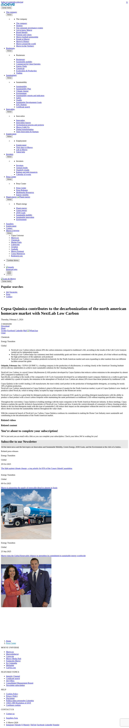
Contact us (10, 714)
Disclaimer (10, 698)
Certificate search (23, 107)
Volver (9, 15)
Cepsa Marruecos (18, 254)
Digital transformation (25, 129)
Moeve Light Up (22, 127)
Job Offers (10, 681)
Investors (9, 154)
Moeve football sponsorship (27, 37)
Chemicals (20, 68)
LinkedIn (48, 725)
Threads (17, 725)
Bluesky (26, 725)
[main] (8, 279)
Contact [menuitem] (9, 297)
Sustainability (11, 75)
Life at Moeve (21, 150)
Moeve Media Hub (13, 659)
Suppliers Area (12, 718)
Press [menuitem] (8, 294)
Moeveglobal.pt (12, 654)
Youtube (56, 725)
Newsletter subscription (15, 685)
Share (3, 328)
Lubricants (15, 244)
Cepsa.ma (10, 656)
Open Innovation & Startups (27, 132)
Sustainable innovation (25, 217)
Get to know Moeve (24, 30)
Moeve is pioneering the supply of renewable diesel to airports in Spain (29, 488)
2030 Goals (20, 213)
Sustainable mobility (24, 62)
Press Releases (22, 190)
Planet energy (21, 208)
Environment (21, 93)
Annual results (22, 168)
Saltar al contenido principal (12, 2)
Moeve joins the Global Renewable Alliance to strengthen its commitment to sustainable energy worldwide (43, 556)
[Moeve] (8, 5)
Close (3, 333)
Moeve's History (22, 41)
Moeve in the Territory (25, 46)
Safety (18, 98)
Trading (19, 73)
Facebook (11, 331)
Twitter (4, 331)
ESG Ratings (21, 105)
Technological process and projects (30, 125)
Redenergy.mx (17, 256)
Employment (11, 134)
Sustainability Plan (23, 89)
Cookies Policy (12, 694)
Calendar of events (23, 174)
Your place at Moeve (24, 147)
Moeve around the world (26, 44)
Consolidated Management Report (19, 683)
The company (11, 12)
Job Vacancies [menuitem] (11, 292)
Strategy (19, 26)
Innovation (10, 109)
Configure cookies (13, 705)
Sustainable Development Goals (29, 102)
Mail (25, 331)
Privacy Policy (12, 696)
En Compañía (11, 663)
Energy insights (22, 195)
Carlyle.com (11, 668)
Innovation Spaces (23, 123)
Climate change (22, 91)
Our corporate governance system (29, 28)
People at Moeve (22, 39)
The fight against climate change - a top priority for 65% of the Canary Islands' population (36, 468)
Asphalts (14, 249)
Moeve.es (15, 238)
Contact (9, 228)
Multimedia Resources (25, 192)
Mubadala (10, 665)
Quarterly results (22, 170)
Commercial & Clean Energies (28, 64)
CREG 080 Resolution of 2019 (18, 703)
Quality (19, 100)
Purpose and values (23, 35)
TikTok (33, 725)
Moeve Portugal (17, 251)
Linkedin (19, 331)
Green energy (21, 210)
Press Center (11, 177)
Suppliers (9, 224)
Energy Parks (21, 66)
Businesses (10, 48)
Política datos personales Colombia (20, 701)
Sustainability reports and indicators (30, 95)
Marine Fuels (16, 242)
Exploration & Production (26, 71)
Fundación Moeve (13, 661)
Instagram (10, 725)
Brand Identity (22, 32)
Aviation (14, 247)
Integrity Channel (13, 676)
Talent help (20, 152)
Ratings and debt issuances (26, 172)
